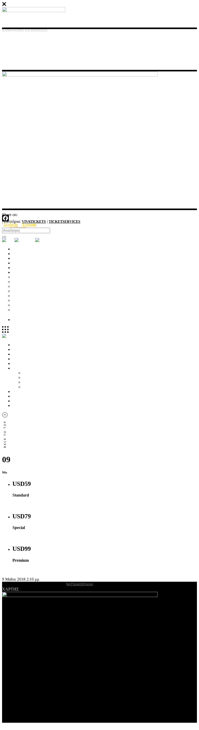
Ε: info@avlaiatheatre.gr (18, 50)
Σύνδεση (11, 225)
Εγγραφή (29, 225)
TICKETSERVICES (64, 222)
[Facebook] (99, 218)
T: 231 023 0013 (12, 41)
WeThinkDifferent (79, 584)
